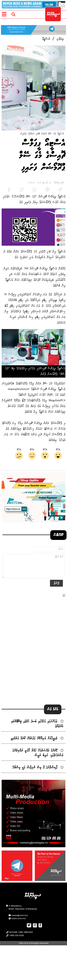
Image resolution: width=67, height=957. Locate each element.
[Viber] (46, 190)
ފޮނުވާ (56, 583)
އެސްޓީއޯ (46, 39)
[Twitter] (20, 190)
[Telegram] (59, 190)
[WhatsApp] (33, 190)
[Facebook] (8, 190)
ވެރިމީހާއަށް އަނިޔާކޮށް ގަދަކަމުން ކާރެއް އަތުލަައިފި (34, 738)
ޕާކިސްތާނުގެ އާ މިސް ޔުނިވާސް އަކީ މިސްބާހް (35, 767)
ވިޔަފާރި (60, 39)
